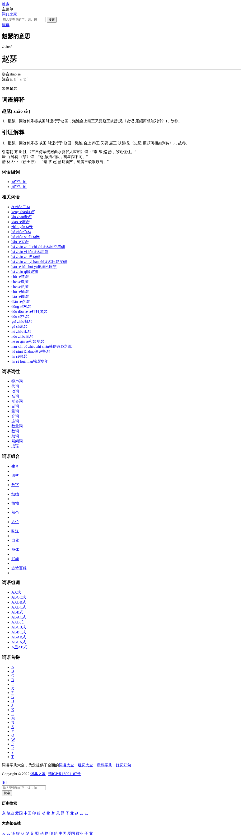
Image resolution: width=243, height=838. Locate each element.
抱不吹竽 (34, 267)
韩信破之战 (41, 346)
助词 (15, 436)
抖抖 (29, 311)
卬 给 (36, 813)
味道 (15, 531)
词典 (5, 25)
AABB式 (18, 602)
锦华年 (29, 361)
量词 (15, 411)
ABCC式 (18, 597)
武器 (15, 559)
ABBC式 (18, 632)
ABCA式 (18, 642)
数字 (15, 485)
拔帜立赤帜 (38, 247)
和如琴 (27, 341)
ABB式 (17, 612)
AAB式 (17, 622)
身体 (15, 550)
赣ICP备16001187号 (64, 774)
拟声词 (17, 381)
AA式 (16, 592)
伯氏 (25, 237)
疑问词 (17, 441)
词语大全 (66, 765)
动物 (15, 494)
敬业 (10, 813)
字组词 (19, 182)
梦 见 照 (58, 813)
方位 (15, 522)
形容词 (17, 401)
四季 (15, 475)
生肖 (15, 466)
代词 (15, 386)
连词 (15, 421)
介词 (15, 416)
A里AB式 (19, 647)
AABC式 (18, 607)
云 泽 (11, 833)
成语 (15, 446)
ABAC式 (18, 617)
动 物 (46, 813)
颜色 (15, 512)
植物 (15, 503)
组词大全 (85, 765)
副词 (15, 406)
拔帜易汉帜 (39, 262)
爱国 (19, 813)
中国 (27, 813)
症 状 (20, 833)
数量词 (17, 426)
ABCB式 (18, 627)
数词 (15, 431)
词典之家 (9, 14)
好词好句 (123, 765)
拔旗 (24, 272)
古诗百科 (19, 568)
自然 (15, 540)
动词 (15, 391)
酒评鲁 (30, 351)
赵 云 (79, 813)
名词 (15, 396)
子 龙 (69, 813)
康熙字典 (104, 765)
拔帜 (25, 257)
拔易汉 (29, 252)
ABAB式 (18, 637)
